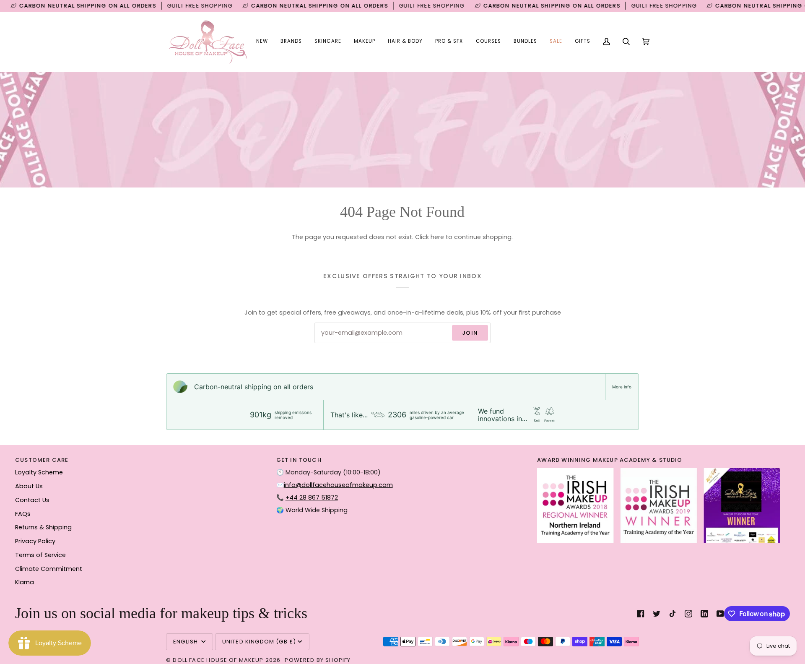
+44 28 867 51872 (312, 497)
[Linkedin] (704, 613)
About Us (29, 486)
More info (621, 386)
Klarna (24, 582)
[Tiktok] (672, 613)
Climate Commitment (48, 569)
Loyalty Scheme (39, 472)
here (437, 237)
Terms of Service (40, 555)
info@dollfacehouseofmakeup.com (338, 485)
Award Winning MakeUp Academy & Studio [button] (609, 460)
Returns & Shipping (43, 527)
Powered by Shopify (318, 660)
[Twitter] (656, 613)
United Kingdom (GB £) (259, 642)
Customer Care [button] (41, 460)
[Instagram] (688, 613)
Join (470, 333)
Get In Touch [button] (299, 460)
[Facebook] (640, 613)
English (186, 642)
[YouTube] (720, 613)
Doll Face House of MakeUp (218, 660)
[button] (291, 41)
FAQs (23, 514)
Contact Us (32, 500)
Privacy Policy (35, 541)
